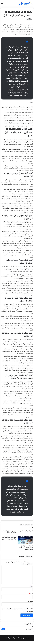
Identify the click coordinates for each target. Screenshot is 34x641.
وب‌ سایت (30, 601)
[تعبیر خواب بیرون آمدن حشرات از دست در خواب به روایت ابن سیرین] (25, 540)
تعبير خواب (29, 629)
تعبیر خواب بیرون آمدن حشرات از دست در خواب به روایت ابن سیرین (26, 547)
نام (31, 586)
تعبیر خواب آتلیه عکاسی (26, 531)
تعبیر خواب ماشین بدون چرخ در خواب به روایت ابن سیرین (9, 538)
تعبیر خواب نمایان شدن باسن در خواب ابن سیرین (9, 532)
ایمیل (31, 593)
